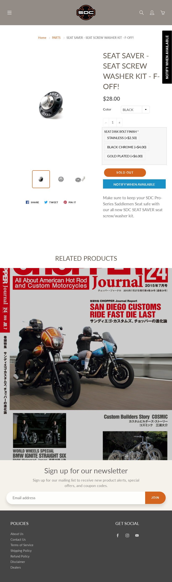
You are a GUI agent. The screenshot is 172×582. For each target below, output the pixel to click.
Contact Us (18, 539)
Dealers (15, 567)
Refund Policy (20, 556)
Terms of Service (21, 545)
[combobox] (135, 109)
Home (42, 37)
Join (155, 497)
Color (107, 109)
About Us (16, 534)
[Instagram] (127, 535)
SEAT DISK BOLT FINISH (121, 131)
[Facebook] (117, 535)
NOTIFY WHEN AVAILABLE (134, 184)
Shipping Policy (21, 550)
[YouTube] (137, 535)
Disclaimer (17, 562)
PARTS (56, 37)
